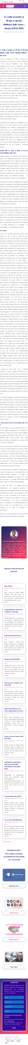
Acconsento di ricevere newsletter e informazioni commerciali (13, 1020)
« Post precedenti (7, 841)
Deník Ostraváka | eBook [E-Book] (12, 635)
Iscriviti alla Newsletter (8, 2)
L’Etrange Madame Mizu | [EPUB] (12, 796)
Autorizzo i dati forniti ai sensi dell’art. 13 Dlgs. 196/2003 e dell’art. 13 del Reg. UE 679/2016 (13, 1023)
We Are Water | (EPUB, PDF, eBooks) (13, 820)
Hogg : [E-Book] (8, 586)
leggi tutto (6, 602)
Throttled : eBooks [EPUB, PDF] (12, 659)
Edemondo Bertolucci (9, 32)
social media (21, 32)
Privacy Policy (11, 1021)
